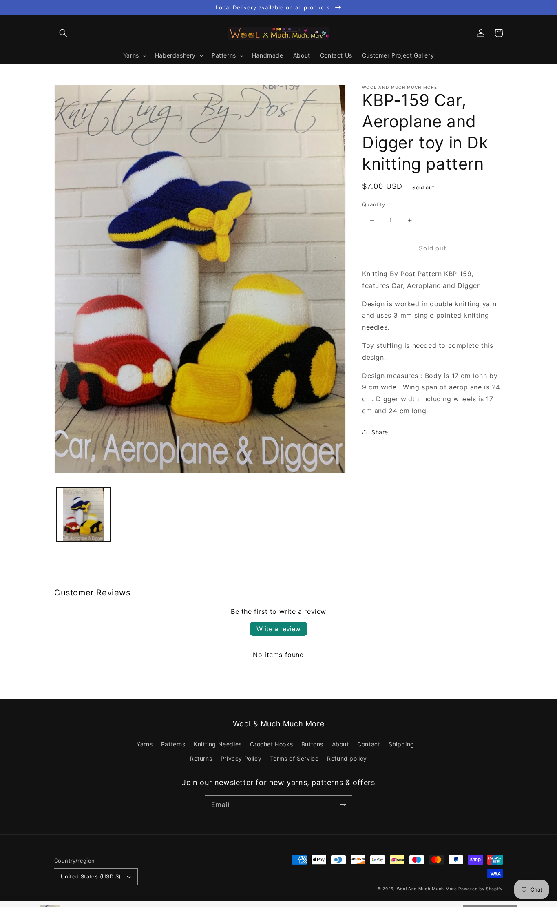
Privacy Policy (241, 758)
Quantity (373, 204)
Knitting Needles (218, 744)
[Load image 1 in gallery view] (83, 514)
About (340, 744)
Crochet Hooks (271, 744)
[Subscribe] (343, 805)
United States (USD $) (91, 876)
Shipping (401, 744)
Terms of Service (294, 758)
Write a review (278, 629)
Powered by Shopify (480, 888)
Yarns (145, 744)
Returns (201, 758)
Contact (368, 744)
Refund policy (347, 758)
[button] (63, 33)
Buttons (312, 744)
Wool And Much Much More (427, 888)
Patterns (173, 744)
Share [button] (379, 432)
